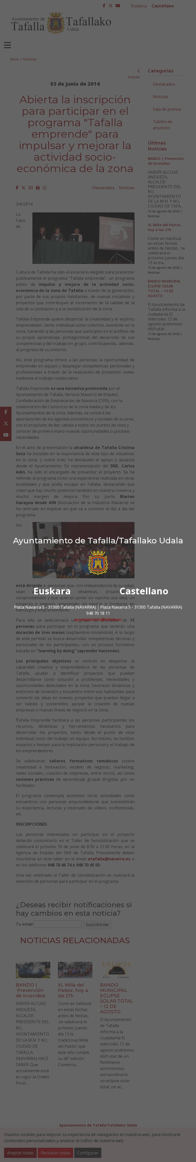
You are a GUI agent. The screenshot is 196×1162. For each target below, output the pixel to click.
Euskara (52, 591)
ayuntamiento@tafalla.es (98, 619)
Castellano (143, 591)
